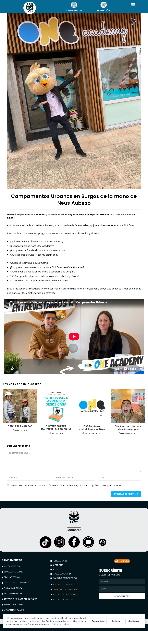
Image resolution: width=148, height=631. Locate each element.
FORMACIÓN (103, 10)
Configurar (133, 621)
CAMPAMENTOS (74, 10)
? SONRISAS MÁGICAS (20, 426)
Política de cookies (60, 624)
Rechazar (116, 621)
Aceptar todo (98, 621)
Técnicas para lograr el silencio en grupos (127, 428)
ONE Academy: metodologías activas (92, 428)
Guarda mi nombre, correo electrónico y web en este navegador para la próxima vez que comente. (66, 485)
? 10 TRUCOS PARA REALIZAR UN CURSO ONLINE (56, 428)
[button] (133, 4)
